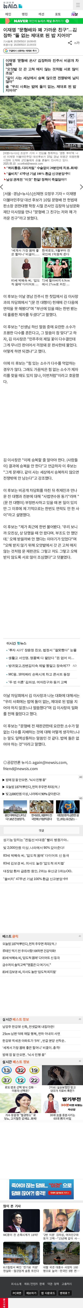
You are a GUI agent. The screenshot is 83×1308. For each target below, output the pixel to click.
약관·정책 (53, 1284)
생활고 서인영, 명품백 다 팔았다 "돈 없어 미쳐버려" (42, 658)
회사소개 (16, 1284)
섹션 (41, 14)
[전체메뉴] (78, 5)
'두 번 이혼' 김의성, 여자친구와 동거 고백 (37, 682)
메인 (8, 14)
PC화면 (17, 1293)
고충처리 (67, 1284)
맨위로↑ (65, 1293)
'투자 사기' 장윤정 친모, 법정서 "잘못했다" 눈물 (42, 650)
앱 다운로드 (48, 1293)
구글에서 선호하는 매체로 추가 (22, 50)
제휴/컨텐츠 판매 (34, 1284)
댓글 (41, 830)
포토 (58, 14)
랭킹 (25, 14)
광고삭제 (4, 1303)
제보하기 (31, 1293)
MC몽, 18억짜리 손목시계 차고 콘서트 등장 (39, 674)
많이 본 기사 (12, 1206)
